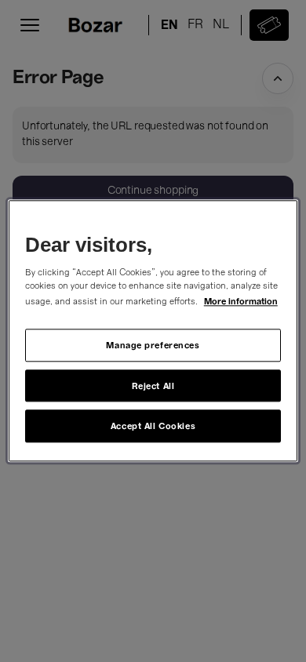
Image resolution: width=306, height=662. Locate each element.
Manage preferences (152, 345)
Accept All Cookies (153, 426)
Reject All (153, 385)
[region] (153, 330)
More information (241, 301)
